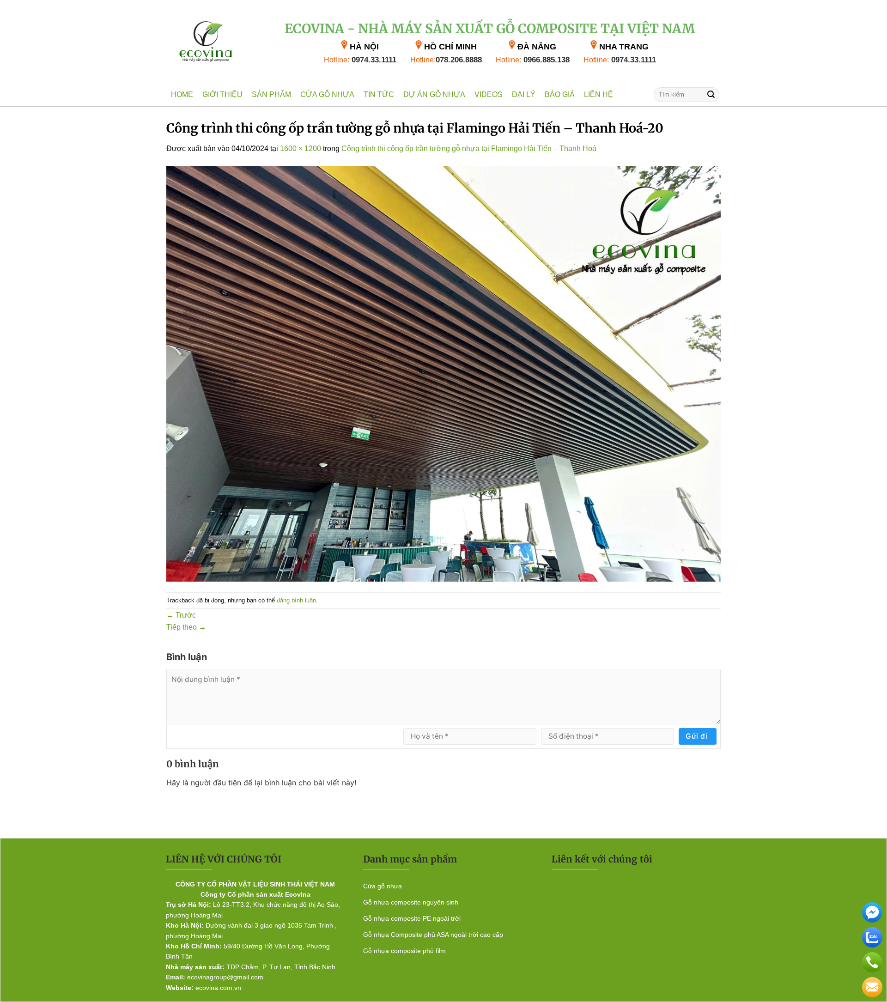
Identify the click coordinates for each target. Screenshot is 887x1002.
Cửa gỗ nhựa (327, 94)
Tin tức (379, 94)
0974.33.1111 (360, 59)
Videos (488, 94)
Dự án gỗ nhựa (434, 94)
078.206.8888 (446, 59)
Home (182, 94)
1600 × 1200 (300, 148)
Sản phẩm (271, 94)
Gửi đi (697, 736)
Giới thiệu (222, 94)
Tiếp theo (186, 627)
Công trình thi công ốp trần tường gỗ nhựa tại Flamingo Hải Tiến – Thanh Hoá (468, 148)
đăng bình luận (296, 600)
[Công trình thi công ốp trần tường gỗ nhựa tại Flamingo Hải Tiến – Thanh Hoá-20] (443, 373)
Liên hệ (598, 94)
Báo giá (560, 94)
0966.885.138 (533, 59)
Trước (181, 615)
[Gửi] (711, 94)
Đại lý (523, 94)
